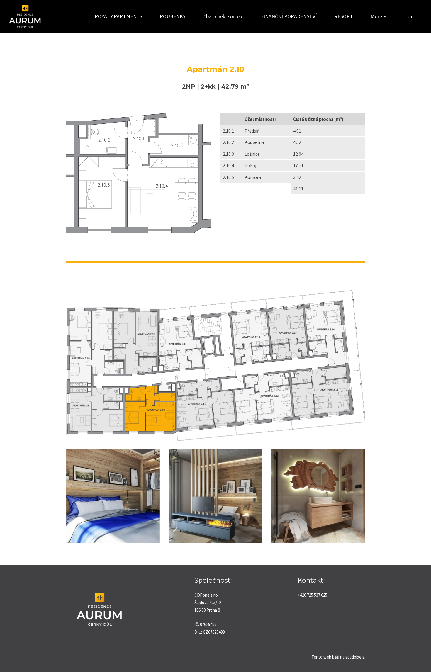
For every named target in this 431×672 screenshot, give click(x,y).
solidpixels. (355, 657)
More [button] (376, 16)
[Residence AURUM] (25, 16)
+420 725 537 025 (312, 595)
